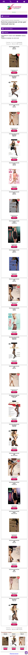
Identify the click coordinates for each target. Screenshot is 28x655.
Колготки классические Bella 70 (14, 134)
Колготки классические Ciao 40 (14, 396)
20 (12, 38)
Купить (14, 72)
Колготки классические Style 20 (14, 541)
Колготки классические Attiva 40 (14, 47)
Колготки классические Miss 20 (14, 367)
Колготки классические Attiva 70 (14, 251)
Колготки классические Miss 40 (14, 105)
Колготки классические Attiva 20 (14, 192)
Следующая (19, 42)
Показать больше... (23, 632)
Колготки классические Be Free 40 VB (14, 454)
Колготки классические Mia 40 (14, 570)
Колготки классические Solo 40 (14, 163)
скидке (2, 36)
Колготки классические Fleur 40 (14, 599)
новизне (23, 35)
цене (14, 35)
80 (16, 38)
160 (18, 38)
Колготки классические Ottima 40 (14, 338)
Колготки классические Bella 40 (14, 76)
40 (14, 38)
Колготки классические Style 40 (14, 280)
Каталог (6, 16)
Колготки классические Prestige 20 (14, 483)
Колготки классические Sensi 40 (14, 425)
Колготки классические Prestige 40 (14, 222)
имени (10, 35)
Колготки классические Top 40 (14, 309)
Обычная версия (14, 653)
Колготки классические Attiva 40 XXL (14, 512)
